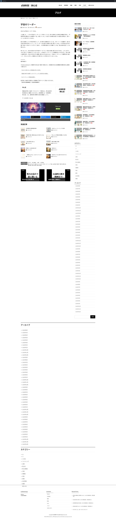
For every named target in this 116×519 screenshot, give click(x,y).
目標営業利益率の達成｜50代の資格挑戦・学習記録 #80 (89, 92)
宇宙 (62, 164)
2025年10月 (78, 213)
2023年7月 (78, 287)
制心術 (29, 162)
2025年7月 (78, 221)
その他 (77, 151)
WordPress (51, 516)
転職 (76, 178)
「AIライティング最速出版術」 (28, 77)
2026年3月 (78, 199)
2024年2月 (78, 268)
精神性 (30, 165)
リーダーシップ (47, 164)
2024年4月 (78, 262)
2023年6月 (78, 289)
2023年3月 (78, 298)
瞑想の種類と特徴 (55, 141)
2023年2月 (78, 300)
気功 (65, 164)
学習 (76, 165)
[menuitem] (1, 1)
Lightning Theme (58, 516)
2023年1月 (78, 303)
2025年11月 (78, 210)
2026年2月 (78, 202)
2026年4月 (78, 196)
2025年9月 (78, 216)
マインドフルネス (40, 164)
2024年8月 (78, 251)
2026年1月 (78, 205)
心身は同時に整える (30, 141)
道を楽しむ (54, 148)
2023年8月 (78, 284)
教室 (48, 501)
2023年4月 (78, 295)
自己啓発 (42, 162)
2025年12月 (78, 207)
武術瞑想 (48, 496)
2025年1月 (78, 237)
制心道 (24, 87)
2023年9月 (78, 281)
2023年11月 (78, 276)
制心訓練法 (34, 162)
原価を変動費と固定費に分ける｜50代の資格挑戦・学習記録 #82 (89, 77)
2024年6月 (78, 257)
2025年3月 (78, 232)
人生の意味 (54, 164)
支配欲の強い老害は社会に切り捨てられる (35, 135)
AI (76, 146)
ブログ (48, 505)
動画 (48, 498)
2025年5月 (78, 227)
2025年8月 (78, 218)
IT (76, 148)
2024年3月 (78, 265)
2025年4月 (78, 229)
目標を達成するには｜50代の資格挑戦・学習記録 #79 (89, 100)
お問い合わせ (24, 486)
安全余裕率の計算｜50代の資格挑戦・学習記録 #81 (82, 499)
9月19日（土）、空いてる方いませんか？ (80, 509)
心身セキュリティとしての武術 (58, 128)
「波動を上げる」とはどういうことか (34, 154)
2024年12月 (78, 240)
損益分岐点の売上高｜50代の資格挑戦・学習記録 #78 (89, 108)
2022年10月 (78, 311)
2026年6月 (78, 191)
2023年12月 (78, 273)
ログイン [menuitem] (4, 1)
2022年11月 (78, 309)
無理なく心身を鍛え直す (31, 148)
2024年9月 (78, 248)
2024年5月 (78, 259)
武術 (76, 170)
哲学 (58, 164)
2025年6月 (78, 224)
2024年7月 (78, 254)
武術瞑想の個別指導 (87, 68)
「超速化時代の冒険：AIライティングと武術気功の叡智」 (35, 73)
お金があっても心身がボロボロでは (59, 154)
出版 (76, 156)
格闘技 (77, 167)
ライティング (78, 154)
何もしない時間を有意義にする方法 (59, 135)
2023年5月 (78, 292)
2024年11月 (78, 243)
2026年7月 (78, 188)
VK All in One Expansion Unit (67, 516)
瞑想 (38, 162)
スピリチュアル (32, 164)
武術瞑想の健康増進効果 (31, 128)
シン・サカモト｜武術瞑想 (88, 41)
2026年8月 (78, 185)
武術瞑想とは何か (86, 55)
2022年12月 (78, 306)
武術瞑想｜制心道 (28, 98)
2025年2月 (78, 235)
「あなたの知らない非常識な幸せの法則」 (31, 70)
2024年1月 (78, 270)
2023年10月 (78, 278)
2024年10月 (78, 246)
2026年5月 (78, 194)
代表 (48, 503)
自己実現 (39, 165)
